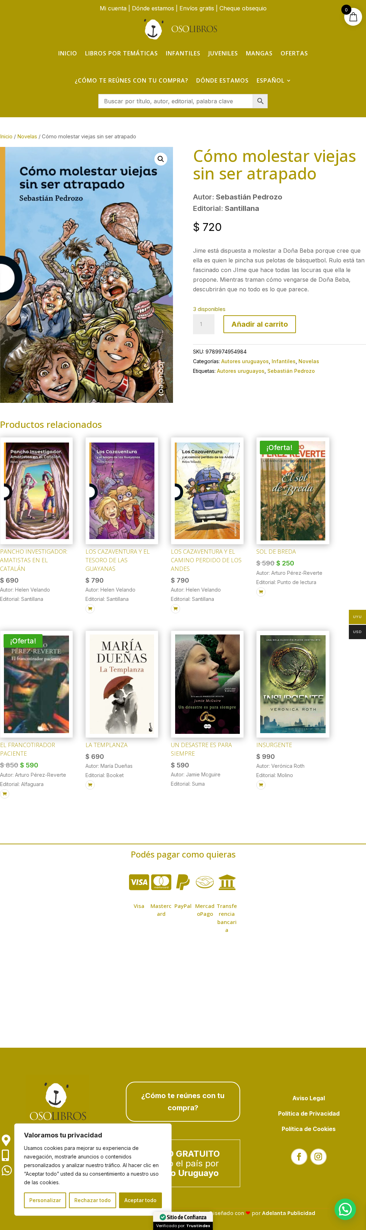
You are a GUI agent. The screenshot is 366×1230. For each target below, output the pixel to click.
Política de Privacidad (309, 1113)
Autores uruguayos (245, 361)
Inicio (67, 53)
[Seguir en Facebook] (299, 1157)
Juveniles (223, 53)
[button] (160, 159)
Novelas (27, 136)
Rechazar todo (92, 1200)
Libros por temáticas (121, 53)
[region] (93, 1169)
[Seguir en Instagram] (318, 1157)
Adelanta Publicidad (288, 1213)
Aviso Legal (308, 1098)
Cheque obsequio (243, 8)
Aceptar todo (140, 1200)
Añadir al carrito (259, 324)
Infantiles (183, 53)
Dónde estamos (153, 8)
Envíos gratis (196, 8)
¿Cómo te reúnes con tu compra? (131, 80)
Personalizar (45, 1200)
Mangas (259, 53)
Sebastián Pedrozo (291, 371)
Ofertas (294, 53)
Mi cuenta (113, 8)
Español (271, 80)
